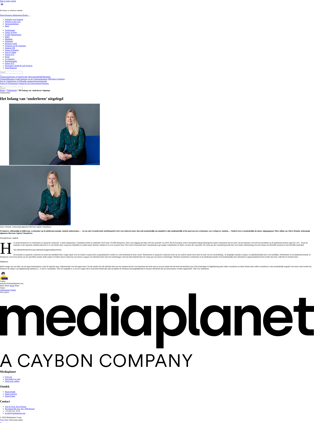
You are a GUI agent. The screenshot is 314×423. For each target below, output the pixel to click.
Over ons (8, 377)
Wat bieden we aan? (12, 379)
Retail (7, 57)
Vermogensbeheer (12, 24)
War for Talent (10, 52)
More (7, 26)
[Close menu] (1, 86)
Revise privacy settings (16, 420)
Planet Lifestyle (11, 394)
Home (2, 90)
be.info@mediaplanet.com (15, 413)
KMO (7, 37)
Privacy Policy (4, 420)
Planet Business (14, 15)
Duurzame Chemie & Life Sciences (18, 66)
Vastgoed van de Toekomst (15, 46)
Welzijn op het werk (12, 22)
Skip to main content (8, 1)
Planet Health (10, 392)
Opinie (13, 290)
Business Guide (11, 43)
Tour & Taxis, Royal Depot (15, 407)
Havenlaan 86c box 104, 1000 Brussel (20, 409)
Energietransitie (11, 61)
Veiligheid (9, 41)
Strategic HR (10, 48)
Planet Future (10, 396)
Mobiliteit (8, 39)
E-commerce (10, 59)
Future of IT (9, 55)
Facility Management (13, 35)
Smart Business (11, 68)
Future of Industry (12, 50)
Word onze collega (12, 381)
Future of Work (11, 32)
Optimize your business (14, 19)
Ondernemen (10, 30)
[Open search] (1, 75)
